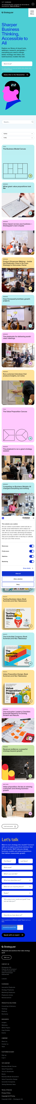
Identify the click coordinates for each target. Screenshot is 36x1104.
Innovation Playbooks (8, 987)
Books (4, 1074)
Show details (27, 568)
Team (3, 1046)
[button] (32, 12)
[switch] (31, 551)
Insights (4, 1022)
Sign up (4, 1055)
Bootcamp (5, 1014)
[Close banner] (33, 518)
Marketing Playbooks (8, 992)
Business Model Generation (10, 1076)
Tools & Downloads (8, 1071)
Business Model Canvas (9, 1066)
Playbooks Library (7, 995)
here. (3, 921)
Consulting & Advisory (9, 1006)
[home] (7, 13)
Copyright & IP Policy (8, 1096)
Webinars (5, 1025)
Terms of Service (7, 1090)
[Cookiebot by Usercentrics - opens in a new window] (22, 518)
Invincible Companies (8, 1082)
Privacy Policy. (8, 69)
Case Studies (6, 1030)
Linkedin (4, 978)
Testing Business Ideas (9, 1084)
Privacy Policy (6, 1093)
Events (4, 1033)
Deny (18, 584)
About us (4, 1041)
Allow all (18, 573)
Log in (4, 1057)
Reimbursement (6, 997)
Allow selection (18, 579)
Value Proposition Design (9, 1079)
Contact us (5, 1044)
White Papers (6, 1027)
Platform (4, 1011)
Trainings (4, 1008)
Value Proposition (7, 1069)
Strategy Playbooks (8, 990)
